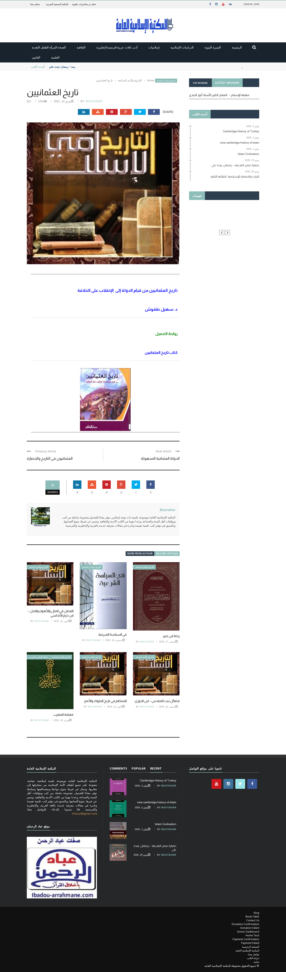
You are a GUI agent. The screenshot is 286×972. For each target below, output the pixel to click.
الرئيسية (237, 47)
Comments (118, 768)
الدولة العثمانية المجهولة (160, 458)
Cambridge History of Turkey (158, 780)
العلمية (55, 57)
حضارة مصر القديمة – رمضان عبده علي (71, 67)
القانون (36, 57)
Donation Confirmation (245, 924)
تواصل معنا (253, 954)
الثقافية (81, 47)
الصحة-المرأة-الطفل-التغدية (49, 47)
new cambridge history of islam (156, 802)
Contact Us (252, 920)
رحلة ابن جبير (171, 636)
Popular (139, 768)
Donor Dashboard (248, 931)
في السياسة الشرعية (112, 634)
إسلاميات (154, 47)
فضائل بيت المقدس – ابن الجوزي (157, 701)
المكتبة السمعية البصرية (57, 4)
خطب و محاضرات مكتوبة (84, 4)
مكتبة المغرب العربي (38, 657)
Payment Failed (250, 943)
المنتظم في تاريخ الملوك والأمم (105, 701)
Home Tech (252, 935)
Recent (156, 768)
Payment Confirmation (246, 939)
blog (256, 913)
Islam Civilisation (165, 824)
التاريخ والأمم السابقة (166, 80)
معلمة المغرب (63, 714)
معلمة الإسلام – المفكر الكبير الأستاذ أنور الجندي (219, 95)
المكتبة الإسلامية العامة (247, 950)
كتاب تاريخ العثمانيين (161, 352)
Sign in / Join (251, 4)
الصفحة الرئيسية (250, 947)
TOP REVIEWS (200, 82)
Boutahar (94, 101)
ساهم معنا (35, 4)
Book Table (252, 916)
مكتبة (256, 962)
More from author (140, 553)
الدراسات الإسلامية (182, 47)
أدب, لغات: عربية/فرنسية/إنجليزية (117, 47)
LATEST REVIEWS (227, 83)
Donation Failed (249, 928)
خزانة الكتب (253, 958)
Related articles (167, 553)
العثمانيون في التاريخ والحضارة (50, 458)
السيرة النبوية (213, 47)
